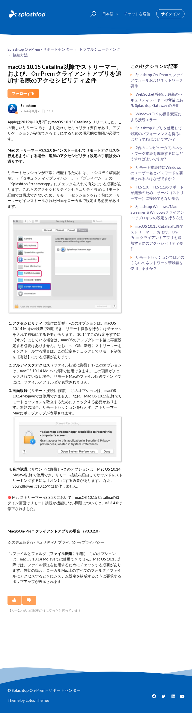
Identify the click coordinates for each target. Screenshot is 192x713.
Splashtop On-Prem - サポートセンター (40, 49)
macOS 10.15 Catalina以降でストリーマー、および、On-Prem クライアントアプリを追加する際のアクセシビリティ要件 (157, 237)
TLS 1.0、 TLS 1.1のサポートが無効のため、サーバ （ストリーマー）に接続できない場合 (157, 192)
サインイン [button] (170, 13)
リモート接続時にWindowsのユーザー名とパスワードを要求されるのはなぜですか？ (156, 173)
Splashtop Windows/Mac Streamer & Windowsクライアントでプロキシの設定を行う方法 (157, 212)
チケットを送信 (137, 13)
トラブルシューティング (99, 49)
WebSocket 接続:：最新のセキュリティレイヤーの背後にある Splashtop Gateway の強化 (156, 100)
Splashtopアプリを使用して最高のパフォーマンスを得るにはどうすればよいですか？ (156, 133)
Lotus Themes (38, 700)
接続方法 (20, 55)
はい (15, 600)
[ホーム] (27, 14)
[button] (91, 13)
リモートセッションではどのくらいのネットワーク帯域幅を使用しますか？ (157, 263)
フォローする (23, 93)
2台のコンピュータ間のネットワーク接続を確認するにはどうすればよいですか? (156, 153)
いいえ (29, 600)
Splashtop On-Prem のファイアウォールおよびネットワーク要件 (157, 80)
